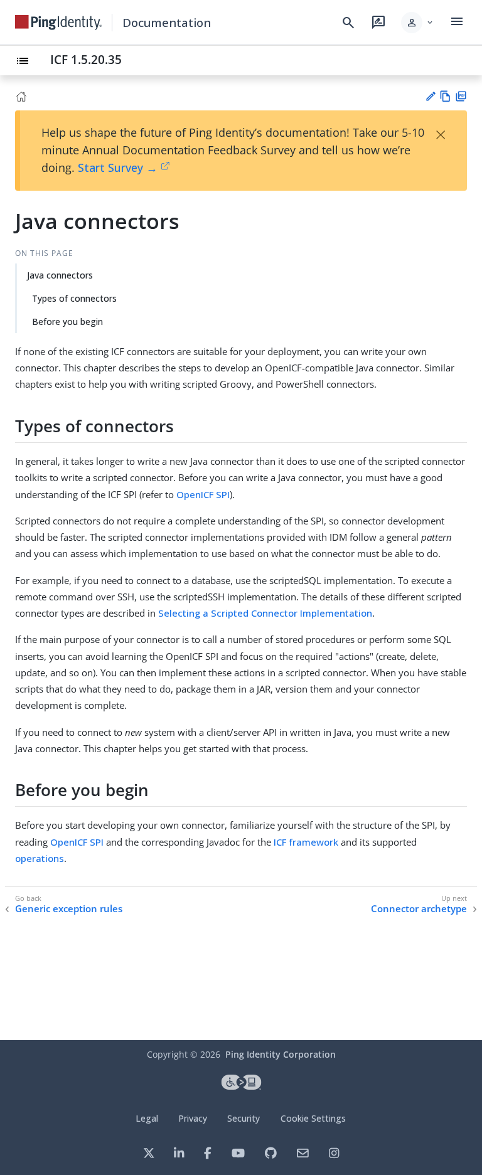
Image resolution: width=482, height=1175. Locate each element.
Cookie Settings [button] (313, 1118)
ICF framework (306, 842)
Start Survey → (118, 167)
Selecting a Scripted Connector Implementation (265, 613)
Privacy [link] (192, 1118)
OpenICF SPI (203, 494)
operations (39, 858)
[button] (417, 22)
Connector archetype (419, 909)
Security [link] (243, 1118)
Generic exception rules (68, 909)
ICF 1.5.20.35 (86, 59)
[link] (58, 22)
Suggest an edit (430, 96)
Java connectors (60, 275)
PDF (461, 96)
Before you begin (67, 321)
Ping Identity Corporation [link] (280, 1054)
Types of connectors (74, 298)
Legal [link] (147, 1118)
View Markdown (445, 96)
